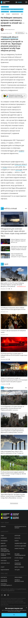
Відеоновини (5, 569)
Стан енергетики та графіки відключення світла (12, 9)
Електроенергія (5, 6)
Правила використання (19, 580)
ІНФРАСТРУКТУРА (5, 11)
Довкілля (4, 546)
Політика (4, 560)
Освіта (17, 540)
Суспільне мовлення (4, 580)
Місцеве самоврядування (20, 554)
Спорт (2, 567)
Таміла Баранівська (9, 29)
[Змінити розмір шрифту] (26, 33)
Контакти (4, 577)
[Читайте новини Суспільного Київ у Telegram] (8, 595)
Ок (14, 614)
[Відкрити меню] (26, 2)
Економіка (4, 540)
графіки (21, 151)
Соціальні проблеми (18, 563)
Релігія (17, 560)
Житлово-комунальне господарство (5, 550)
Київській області (10, 37)
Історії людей (19, 558)
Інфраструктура (15, 14)
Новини (3, 526)
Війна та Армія (19, 567)
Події (3, 14)
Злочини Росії (5, 563)
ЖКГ (22, 14)
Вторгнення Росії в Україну (16, 11)
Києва (5, 167)
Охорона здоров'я (20, 546)
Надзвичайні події (20, 543)
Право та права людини (5, 554)
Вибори (3, 543)
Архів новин (18, 577)
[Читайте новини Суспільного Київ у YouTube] (5, 595)
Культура (17, 538)
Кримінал (4, 538)
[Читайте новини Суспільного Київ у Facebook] (2, 595)
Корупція (17, 535)
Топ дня (8, 14)
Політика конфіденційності (6, 584)
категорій (18, 170)
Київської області (21, 164)
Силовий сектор (6, 558)
